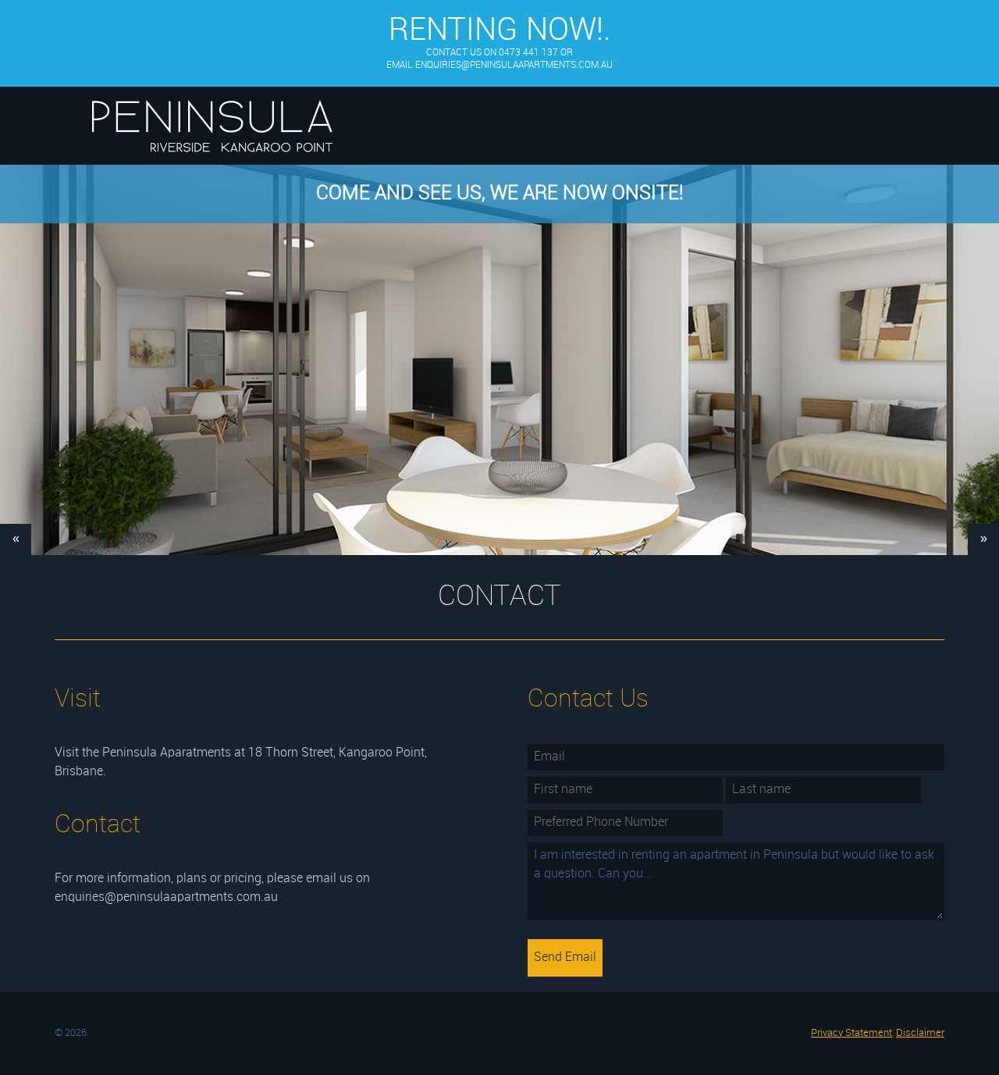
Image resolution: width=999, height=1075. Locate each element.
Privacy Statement (851, 1033)
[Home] (212, 163)
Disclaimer (920, 1033)
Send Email (565, 957)
